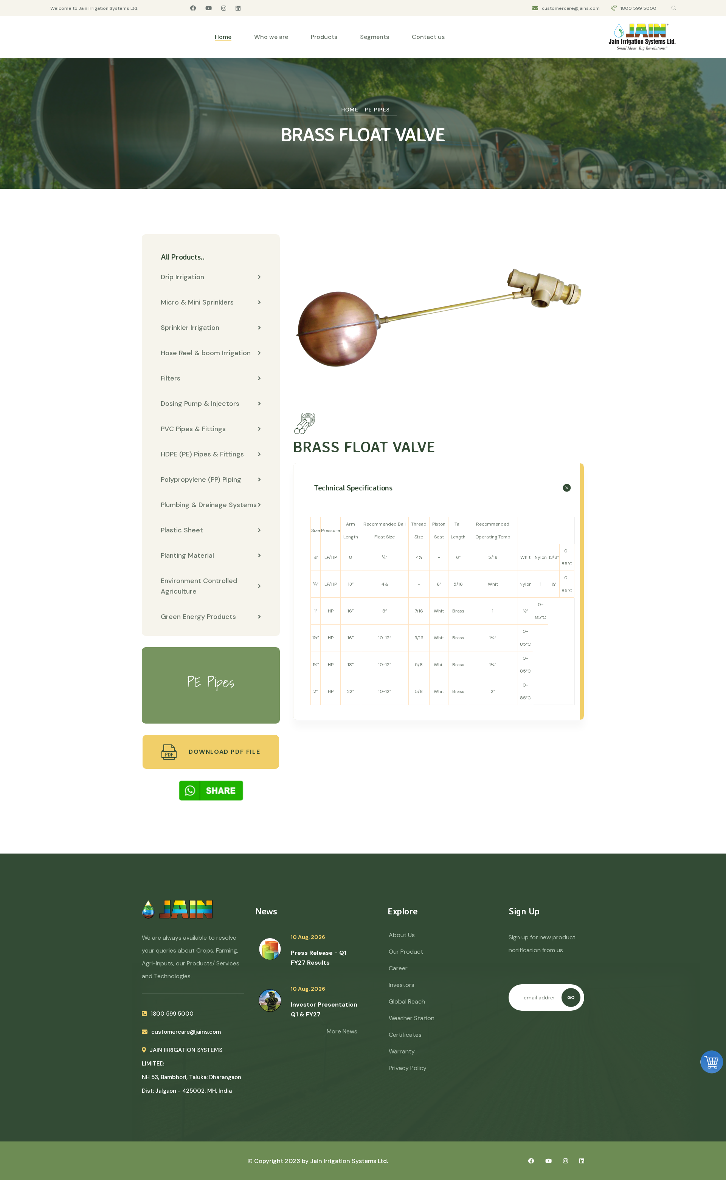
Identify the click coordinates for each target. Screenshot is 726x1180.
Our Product (406, 952)
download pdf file (223, 752)
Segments (374, 37)
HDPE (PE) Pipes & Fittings (202, 454)
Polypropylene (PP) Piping (201, 479)
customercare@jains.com (571, 8)
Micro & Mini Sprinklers (197, 302)
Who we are (271, 37)
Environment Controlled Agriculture (199, 586)
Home (223, 37)
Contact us (428, 37)
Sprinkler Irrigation (190, 327)
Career (398, 968)
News (266, 911)
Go (571, 997)
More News (342, 1031)
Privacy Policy (408, 1068)
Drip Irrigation (182, 276)
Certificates (405, 1035)
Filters (170, 378)
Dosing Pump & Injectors (200, 403)
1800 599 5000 (638, 8)
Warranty (402, 1051)
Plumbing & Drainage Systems (209, 504)
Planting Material (187, 555)
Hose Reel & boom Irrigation (206, 352)
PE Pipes (377, 109)
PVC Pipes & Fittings (193, 428)
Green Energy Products (198, 616)
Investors (401, 985)
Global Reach (407, 1001)
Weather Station (411, 1018)
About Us (402, 935)
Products (324, 37)
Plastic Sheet (182, 530)
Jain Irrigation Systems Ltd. (349, 1161)
